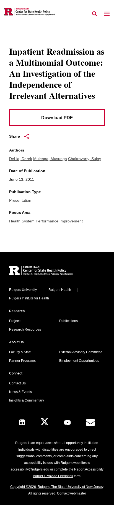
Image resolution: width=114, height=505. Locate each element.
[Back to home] (46, 271)
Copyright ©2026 (23, 487)
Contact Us (17, 383)
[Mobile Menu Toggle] (107, 14)
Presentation (20, 200)
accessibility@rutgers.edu (30, 469)
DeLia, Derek (20, 158)
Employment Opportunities (79, 361)
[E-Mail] (90, 422)
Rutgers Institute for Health (29, 298)
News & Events (20, 392)
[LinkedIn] (22, 422)
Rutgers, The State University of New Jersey (70, 487)
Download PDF (57, 117)
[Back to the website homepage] (29, 11)
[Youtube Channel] (67, 422)
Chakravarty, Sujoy (84, 158)
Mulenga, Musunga (50, 158)
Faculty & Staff (19, 352)
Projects (15, 321)
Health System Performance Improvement (46, 221)
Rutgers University (23, 290)
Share (14, 136)
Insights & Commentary (26, 400)
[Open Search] (95, 14)
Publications (68, 321)
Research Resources (25, 329)
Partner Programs (22, 361)
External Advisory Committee (80, 352)
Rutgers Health (59, 290)
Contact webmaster (71, 493)
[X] (44, 422)
